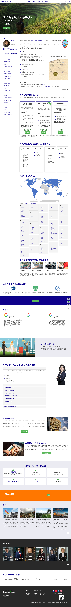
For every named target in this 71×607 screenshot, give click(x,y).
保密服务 (35, 481)
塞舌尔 (52, 227)
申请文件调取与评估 (47, 453)
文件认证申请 (6, 28)
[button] (65, 1)
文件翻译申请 (24, 431)
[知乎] (58, 591)
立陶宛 (42, 218)
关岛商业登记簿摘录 (47, 86)
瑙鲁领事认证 (6, 80)
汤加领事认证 (6, 107)
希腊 (61, 221)
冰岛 (21, 237)
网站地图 (57, 602)
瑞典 (51, 216)
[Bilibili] (61, 591)
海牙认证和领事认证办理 (15, 35)
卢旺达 (42, 222)
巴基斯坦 (22, 225)
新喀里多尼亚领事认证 (7, 83)
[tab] (24, 368)
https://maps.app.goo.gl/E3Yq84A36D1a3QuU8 (50, 315)
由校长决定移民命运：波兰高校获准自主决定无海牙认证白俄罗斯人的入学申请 (60, 521)
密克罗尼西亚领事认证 (7, 78)
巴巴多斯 (22, 222)
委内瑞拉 (62, 210)
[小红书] (56, 591)
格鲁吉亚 (32, 229)
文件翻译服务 (8, 418)
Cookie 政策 (65, 602)
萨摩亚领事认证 (6, 102)
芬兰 (31, 218)
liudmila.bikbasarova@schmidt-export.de (10, 49)
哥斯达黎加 (32, 227)
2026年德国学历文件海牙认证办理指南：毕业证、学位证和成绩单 (10, 520)
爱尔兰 (22, 211)
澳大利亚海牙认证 (7, 59)
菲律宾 (32, 216)
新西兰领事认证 (6, 85)
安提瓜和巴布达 (23, 216)
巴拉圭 (22, 226)
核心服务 (33, 1)
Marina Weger (63, 558)
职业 (42, 1)
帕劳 (51, 207)
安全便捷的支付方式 (13, 481)
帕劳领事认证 (6, 95)
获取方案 (44, 132)
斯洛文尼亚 (52, 236)
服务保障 (36, 602)
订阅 (49, 495)
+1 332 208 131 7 (7, 591)
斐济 (31, 217)
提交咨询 (27, 132)
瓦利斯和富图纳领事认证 (8, 114)
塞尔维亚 (52, 223)
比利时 (22, 235)
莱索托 (42, 217)
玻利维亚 (22, 239)
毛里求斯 (42, 233)
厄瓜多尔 (32, 207)
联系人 (4, 38)
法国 (31, 214)
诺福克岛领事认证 (7, 90)
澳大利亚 (22, 215)
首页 (4, 35)
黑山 (31, 242)
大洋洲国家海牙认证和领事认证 (26, 35)
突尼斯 (52, 249)
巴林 (21, 227)
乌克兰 (61, 211)
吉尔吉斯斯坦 (33, 251)
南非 (41, 248)
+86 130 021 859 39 (7, 48)
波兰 (21, 245)
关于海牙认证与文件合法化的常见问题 (19, 365)
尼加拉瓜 (42, 249)
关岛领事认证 (6, 68)
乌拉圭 (61, 212)
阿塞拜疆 (22, 210)
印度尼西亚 (62, 236)
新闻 (29, 1)
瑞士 (51, 217)
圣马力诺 (52, 232)
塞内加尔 (52, 224)
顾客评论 (6, 310)
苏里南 (52, 238)
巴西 (21, 230)
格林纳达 (32, 228)
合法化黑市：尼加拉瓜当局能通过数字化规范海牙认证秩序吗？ (43, 520)
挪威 (41, 252)
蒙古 (41, 236)
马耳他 (42, 229)
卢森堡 (42, 221)
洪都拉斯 (32, 243)
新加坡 (61, 222)
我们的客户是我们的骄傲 (11, 575)
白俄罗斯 (22, 231)
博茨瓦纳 (22, 240)
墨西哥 (42, 237)
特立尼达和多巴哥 (53, 248)
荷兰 (31, 240)
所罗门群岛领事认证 (7, 100)
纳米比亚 (42, 247)
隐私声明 (44, 602)
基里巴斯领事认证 (7, 71)
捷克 (31, 250)
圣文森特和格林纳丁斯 (54, 233)
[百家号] (53, 591)
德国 (21, 252)
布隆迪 (22, 241)
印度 (61, 234)
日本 (51, 214)
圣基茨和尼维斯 (53, 229)
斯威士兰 (52, 237)
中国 (61, 243)
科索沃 (42, 210)
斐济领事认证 (6, 64)
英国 (61, 237)
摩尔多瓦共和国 (43, 241)
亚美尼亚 (62, 229)
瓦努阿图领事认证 (7, 112)
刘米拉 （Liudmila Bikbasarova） (14, 42)
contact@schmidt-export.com (9, 592)
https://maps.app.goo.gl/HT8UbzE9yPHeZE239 (6, 315)
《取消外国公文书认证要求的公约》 (37, 40)
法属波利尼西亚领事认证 (8, 66)
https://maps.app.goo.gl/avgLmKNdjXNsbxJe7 (28, 315)
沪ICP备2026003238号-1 (61, 593)
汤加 (51, 247)
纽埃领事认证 (6, 88)
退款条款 (53, 602)
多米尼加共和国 (23, 255)
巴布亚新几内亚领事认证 (8, 97)
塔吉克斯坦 (52, 245)
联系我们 (46, 1)
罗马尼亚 (42, 223)
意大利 (61, 233)
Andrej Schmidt (18, 557)
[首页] (7, 1)
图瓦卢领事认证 (6, 109)
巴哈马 (22, 223)
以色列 (61, 232)
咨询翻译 (60, 132)
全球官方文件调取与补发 (35, 443)
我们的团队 (7, 543)
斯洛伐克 (52, 234)
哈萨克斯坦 (32, 238)
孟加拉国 (22, 244)
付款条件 (61, 602)
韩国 (31, 239)
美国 (41, 234)
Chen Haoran (5, 528)
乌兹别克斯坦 (62, 214)
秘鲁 (21, 236)
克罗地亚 (42, 207)
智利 (61, 244)
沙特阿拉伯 (52, 228)
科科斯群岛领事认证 (7, 73)
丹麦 (21, 251)
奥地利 (22, 214)
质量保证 (13, 472)
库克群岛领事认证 (7, 61)
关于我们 (38, 1)
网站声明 (40, 602)
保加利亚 (22, 232)
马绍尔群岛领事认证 (7, 76)
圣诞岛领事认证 (6, 117)
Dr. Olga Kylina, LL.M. (41, 557)
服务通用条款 (49, 602)
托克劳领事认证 (6, 105)
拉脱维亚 (42, 216)
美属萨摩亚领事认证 (7, 56)
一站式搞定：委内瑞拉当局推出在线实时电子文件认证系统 (27, 520)
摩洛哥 (42, 238)
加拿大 (32, 249)
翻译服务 (43, 84)
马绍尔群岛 (42, 232)
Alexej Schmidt (7, 558)
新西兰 (61, 223)
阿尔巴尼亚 (22, 207)
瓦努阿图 (62, 207)
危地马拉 (32, 232)
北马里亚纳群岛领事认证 (8, 93)
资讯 (4, 505)
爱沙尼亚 (22, 212)
